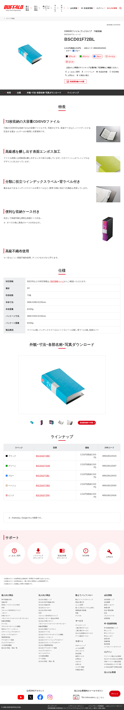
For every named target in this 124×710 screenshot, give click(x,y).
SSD (2, 607)
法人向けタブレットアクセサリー (49, 642)
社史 (105, 613)
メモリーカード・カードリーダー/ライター (15, 618)
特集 (76, 613)
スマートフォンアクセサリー (10, 632)
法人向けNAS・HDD (45, 610)
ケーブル (4, 624)
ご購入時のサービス (82, 628)
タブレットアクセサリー (9, 634)
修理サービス (79, 656)
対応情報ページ (57, 281)
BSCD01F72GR (43, 465)
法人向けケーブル (44, 632)
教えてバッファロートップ (84, 599)
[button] (87, 423)
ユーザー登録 (79, 667)
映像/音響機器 (6, 621)
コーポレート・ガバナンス (112, 647)
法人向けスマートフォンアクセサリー (51, 640)
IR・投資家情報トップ (111, 628)
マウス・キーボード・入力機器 (10, 626)
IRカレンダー (108, 636)
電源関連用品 (5, 637)
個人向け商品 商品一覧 (9, 648)
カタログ (78, 661)
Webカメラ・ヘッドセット (9, 629)
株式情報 (107, 644)
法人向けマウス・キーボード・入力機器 (51, 634)
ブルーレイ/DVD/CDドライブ (11, 610)
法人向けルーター (44, 607)
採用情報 (107, 618)
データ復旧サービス (82, 636)
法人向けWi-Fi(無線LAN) (46, 602)
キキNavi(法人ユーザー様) (112, 664)
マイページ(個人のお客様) (112, 656)
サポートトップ (80, 645)
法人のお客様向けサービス (84, 633)
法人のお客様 (110, 672)
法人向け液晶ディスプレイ (47, 629)
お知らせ (78, 664)
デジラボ (78, 615)
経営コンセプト (109, 605)
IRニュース (107, 630)
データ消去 (42, 658)
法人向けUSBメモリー (46, 621)
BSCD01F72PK (43, 495)
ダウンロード (79, 651)
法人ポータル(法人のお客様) (113, 659)
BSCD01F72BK (43, 455)
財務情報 (107, 641)
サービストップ (80, 625)
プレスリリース (109, 615)
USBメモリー (5, 615)
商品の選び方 (79, 602)
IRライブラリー (109, 633)
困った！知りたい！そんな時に (84, 607)
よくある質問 (79, 648)
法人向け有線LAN (44, 605)
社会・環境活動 (109, 610)
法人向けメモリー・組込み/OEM (49, 618)
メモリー (4, 613)
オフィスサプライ (44, 653)
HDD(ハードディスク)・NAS (10, 605)
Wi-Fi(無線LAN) (6, 599)
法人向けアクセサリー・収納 (48, 648)
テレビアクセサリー (8, 642)
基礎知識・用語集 (80, 610)
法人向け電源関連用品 (46, 645)
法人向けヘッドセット (46, 637)
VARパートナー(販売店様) (112, 661)
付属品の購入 (79, 670)
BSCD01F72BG (43, 485)
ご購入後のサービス (82, 630)
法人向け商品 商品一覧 (46, 661)
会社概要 (107, 602)
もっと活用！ (79, 605)
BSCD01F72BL (43, 475)
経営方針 (107, 638)
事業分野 (107, 607)
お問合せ (78, 659)
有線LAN (4, 602)
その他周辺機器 (6, 645)
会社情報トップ (109, 599)
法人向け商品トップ (45, 599)
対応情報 (78, 653)
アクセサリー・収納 (7, 640)
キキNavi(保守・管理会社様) (113, 667)
